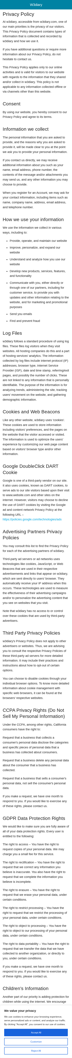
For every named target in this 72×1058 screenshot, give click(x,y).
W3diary (36, 5)
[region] (36, 1031)
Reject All (36, 1050)
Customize (36, 1041)
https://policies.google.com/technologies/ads (32, 519)
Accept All (36, 1032)
